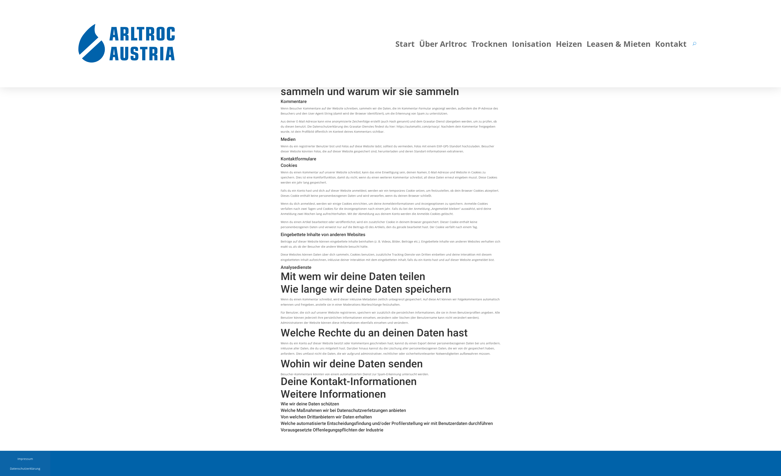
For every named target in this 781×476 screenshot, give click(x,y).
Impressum (25, 459)
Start (405, 44)
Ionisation (531, 44)
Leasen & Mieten (619, 44)
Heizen (569, 44)
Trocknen (489, 44)
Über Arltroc (443, 44)
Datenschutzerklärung (25, 469)
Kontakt (671, 44)
